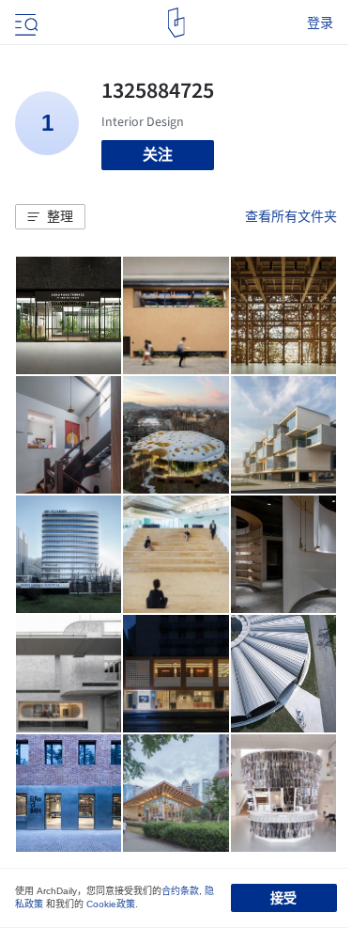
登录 (320, 22)
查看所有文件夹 (291, 216)
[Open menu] (24, 22)
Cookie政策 (110, 904)
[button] (50, 217)
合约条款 (180, 891)
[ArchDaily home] (176, 23)
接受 (283, 897)
